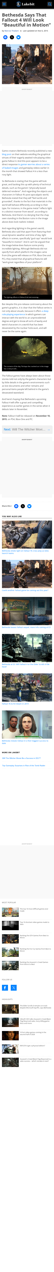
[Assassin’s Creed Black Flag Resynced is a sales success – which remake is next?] (27, 1062)
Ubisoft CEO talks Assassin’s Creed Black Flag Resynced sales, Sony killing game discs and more (35, 1021)
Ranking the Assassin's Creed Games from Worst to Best (34, 963)
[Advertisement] (27, 117)
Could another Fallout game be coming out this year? (25, 590)
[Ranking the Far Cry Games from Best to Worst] (27, 952)
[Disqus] (27, 806)
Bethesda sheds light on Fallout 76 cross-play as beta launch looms (25, 552)
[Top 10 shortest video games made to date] (27, 925)
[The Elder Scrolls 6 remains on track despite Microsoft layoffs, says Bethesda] (27, 1009)
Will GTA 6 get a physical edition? (32, 1045)
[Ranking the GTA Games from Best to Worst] (27, 939)
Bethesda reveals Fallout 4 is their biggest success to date (25, 742)
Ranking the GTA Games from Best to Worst (34, 936)
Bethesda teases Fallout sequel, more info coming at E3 (26, 627)
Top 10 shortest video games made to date (34, 923)
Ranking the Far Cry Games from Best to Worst (35, 950)
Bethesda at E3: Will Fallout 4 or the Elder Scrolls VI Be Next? (25, 665)
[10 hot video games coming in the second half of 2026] (27, 1035)
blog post (6, 154)
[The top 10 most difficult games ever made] (27, 912)
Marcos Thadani (12, 31)
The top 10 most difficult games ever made (34, 910)
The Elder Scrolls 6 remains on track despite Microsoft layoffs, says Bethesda (35, 1006)
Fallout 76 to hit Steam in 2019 (15, 704)
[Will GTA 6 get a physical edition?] (27, 1049)
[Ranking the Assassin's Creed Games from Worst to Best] (27, 965)
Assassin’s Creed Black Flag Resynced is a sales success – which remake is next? (35, 1060)
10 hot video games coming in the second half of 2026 (33, 1033)
